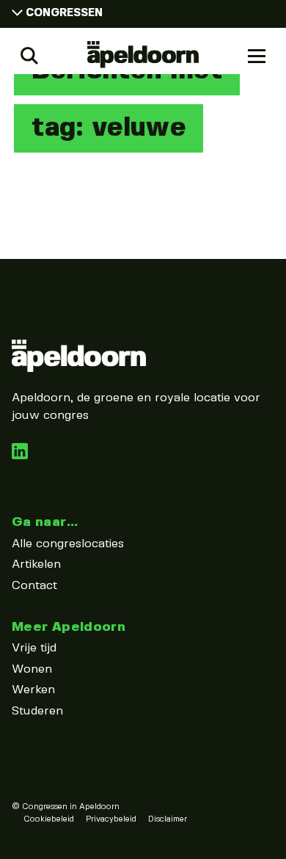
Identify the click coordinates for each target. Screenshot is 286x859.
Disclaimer (167, 819)
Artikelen (36, 564)
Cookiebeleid (48, 819)
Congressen (64, 13)
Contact (34, 585)
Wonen (32, 669)
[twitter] (20, 455)
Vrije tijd (34, 648)
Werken (33, 689)
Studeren (37, 711)
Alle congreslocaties (68, 543)
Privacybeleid (111, 819)
